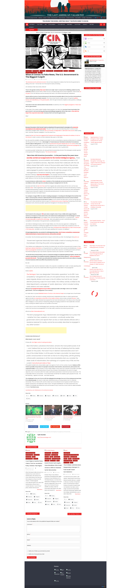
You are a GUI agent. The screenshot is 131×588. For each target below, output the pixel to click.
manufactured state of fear (41, 363)
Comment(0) (44, 79)
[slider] (102, 65)
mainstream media (41, 431)
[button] (101, 24)
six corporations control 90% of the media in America (47, 298)
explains (31, 270)
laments (74, 298)
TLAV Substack (61, 24)
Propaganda (28, 70)
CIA (31, 431)
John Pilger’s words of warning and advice (42, 342)
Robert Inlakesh (76, 458)
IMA (46, 24)
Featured (65, 70)
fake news (42, 90)
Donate (49, 17)
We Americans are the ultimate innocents (36, 82)
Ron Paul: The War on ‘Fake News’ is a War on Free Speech (72, 416)
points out (76, 237)
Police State (28, 456)
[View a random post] (104, 24)
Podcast (47, 456)
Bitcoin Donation (54, 17)
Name (29, 534)
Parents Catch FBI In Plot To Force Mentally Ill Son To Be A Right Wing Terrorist (96, 271)
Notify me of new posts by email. (36, 554)
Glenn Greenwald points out (37, 311)
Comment (30, 524)
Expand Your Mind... (58, 70)
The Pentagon (31, 274)
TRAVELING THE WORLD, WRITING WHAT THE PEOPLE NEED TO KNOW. (66, 21)
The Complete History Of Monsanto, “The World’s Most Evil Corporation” (97, 278)
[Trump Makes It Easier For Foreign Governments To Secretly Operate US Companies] (56, 581)
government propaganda (73, 145)
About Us (40, 17)
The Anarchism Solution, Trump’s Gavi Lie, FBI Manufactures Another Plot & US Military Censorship (63, 29)
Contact (44, 17)
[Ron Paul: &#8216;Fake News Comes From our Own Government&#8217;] (53, 410)
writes (31, 187)
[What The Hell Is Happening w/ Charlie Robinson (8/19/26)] (69, 577)
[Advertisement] (46, 121)
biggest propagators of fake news (73, 104)
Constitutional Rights (30, 452)
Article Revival (36, 70)
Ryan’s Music (89, 17)
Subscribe (69, 24)
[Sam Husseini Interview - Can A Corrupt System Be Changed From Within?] (63, 574)
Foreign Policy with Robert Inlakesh (71, 454)
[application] (95, 65)
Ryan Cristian (48, 458)
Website (29, 545)
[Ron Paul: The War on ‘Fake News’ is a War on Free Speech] (72, 410)
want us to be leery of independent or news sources (59, 130)
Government (71, 70)
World (58, 460)
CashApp (83, 17)
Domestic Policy (49, 70)
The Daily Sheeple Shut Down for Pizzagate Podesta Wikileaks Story (33, 513)
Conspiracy (42, 70)
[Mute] (99, 65)
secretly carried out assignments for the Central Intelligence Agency (51, 158)
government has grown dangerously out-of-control (62, 143)
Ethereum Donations (70, 17)
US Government (66, 431)
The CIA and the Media (51, 152)
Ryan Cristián (57, 472)
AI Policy (31, 27)
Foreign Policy (55, 452)
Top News (31, 24)
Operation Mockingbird (43, 174)
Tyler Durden (38, 79)
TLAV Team (39, 24)
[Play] (86, 65)
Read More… (40, 489)
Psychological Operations (31, 72)
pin (60, 234)
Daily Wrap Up (48, 452)
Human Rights (55, 454)
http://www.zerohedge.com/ (44, 437)
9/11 (43, 214)
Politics (33, 456)
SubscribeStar (78, 17)
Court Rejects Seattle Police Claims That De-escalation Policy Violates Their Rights (34, 463)
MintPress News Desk (30, 469)
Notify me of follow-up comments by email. (39, 551)
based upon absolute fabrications (34, 248)
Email (28, 540)
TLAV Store (77, 24)
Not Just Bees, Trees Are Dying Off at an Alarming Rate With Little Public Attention (75, 514)
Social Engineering (56, 458)
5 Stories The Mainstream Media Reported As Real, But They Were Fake (33, 417)
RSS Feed (92, 24)
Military (65, 458)
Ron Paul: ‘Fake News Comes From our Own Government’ (52, 416)
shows (44, 181)
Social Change (29, 458)
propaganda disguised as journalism (41, 288)
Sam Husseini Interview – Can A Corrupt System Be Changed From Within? (97, 222)
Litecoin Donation (62, 17)
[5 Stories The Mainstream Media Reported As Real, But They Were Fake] (34, 410)
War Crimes (52, 460)
